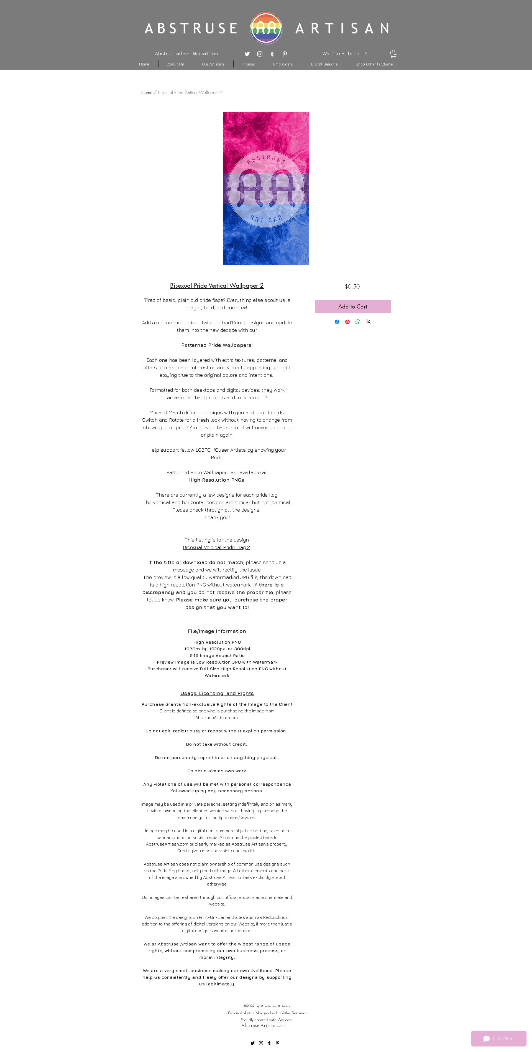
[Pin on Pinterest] (347, 321)
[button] (394, 54)
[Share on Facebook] (337, 321)
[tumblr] (272, 53)
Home (146, 92)
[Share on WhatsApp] (358, 321)
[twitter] (247, 53)
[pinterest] (284, 53)
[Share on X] (368, 321)
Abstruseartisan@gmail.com (187, 53)
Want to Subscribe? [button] (345, 53)
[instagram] (259, 53)
